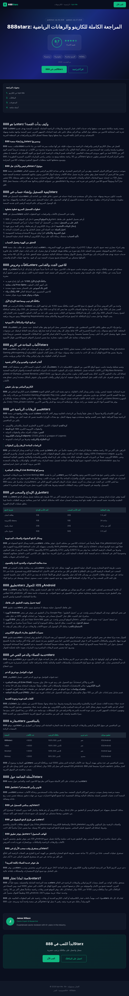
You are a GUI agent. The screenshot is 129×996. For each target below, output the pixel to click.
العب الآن (119, 4)
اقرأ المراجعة (77, 69)
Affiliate (72, 990)
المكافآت (12, 98)
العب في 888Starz (54, 69)
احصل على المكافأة (74, 958)
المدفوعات (13, 102)
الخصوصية (62, 990)
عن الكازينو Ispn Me (16, 93)
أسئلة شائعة (14, 107)
